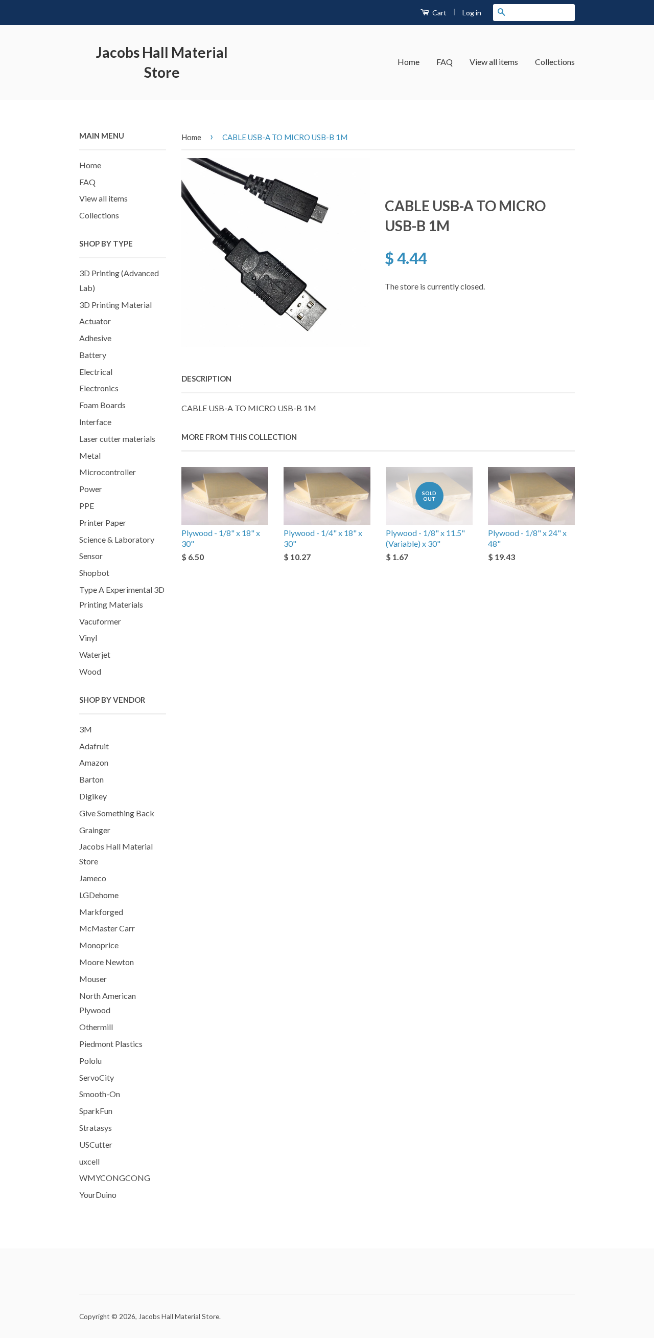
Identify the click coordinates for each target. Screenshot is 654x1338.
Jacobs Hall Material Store (162, 62)
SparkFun (95, 1111)
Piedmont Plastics (111, 1044)
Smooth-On (99, 1094)
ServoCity (96, 1077)
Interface (95, 422)
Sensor (91, 556)
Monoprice (99, 945)
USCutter (95, 1144)
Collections (555, 61)
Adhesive (95, 338)
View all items (494, 61)
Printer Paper (102, 522)
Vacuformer (100, 621)
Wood (90, 671)
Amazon (93, 762)
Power (90, 489)
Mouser (93, 979)
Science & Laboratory (116, 539)
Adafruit (94, 746)
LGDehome (99, 895)
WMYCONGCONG (114, 1178)
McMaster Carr (107, 928)
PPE (86, 505)
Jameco (92, 878)
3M (85, 729)
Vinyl (88, 637)
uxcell (89, 1161)
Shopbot (94, 572)
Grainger (94, 830)
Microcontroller (107, 472)
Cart (439, 12)
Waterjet (94, 654)
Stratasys (95, 1127)
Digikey (93, 796)
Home (408, 61)
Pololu (90, 1060)
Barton (91, 779)
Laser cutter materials (117, 438)
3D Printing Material (115, 304)
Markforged (101, 912)
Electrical (95, 371)
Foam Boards (102, 405)
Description (206, 378)
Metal (90, 455)
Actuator (95, 321)
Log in (471, 12)
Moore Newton (106, 962)
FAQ (444, 61)
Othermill (96, 1027)
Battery (92, 355)
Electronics (99, 388)
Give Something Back (116, 813)
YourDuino (97, 1194)
